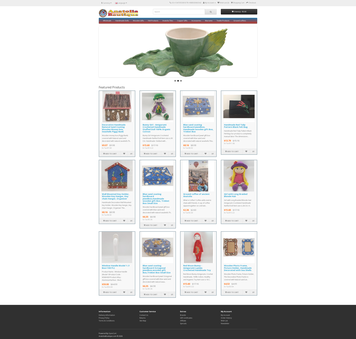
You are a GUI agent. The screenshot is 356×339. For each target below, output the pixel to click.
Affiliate (183, 321)
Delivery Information (107, 315)
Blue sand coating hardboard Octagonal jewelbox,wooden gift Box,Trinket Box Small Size (156, 269)
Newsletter (225, 323)
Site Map (142, 321)
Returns (142, 318)
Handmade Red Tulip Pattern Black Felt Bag (236, 125)
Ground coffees (239, 20)
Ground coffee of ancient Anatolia (196, 195)
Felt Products (153, 20)
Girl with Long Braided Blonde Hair (235, 195)
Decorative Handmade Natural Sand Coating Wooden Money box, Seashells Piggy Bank (113, 128)
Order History (226, 318)
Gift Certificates (186, 318)
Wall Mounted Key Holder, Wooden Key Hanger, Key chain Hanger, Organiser (115, 196)
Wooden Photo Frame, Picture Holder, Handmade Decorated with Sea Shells (238, 268)
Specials (183, 323)
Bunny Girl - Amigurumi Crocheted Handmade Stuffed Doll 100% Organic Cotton (156, 128)
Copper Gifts (182, 20)
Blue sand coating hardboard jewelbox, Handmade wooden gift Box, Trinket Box (198, 128)
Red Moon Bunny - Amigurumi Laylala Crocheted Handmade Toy (197, 268)
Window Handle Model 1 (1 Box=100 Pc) (116, 266)
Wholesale (107, 20)
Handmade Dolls (122, 20)
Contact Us (143, 315)
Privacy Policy (104, 318)
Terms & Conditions (106, 321)
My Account (225, 315)
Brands (183, 315)
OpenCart (112, 333)
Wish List (224, 321)
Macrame (208, 20)
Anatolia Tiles (167, 20)
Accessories (196, 20)
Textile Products (223, 20)
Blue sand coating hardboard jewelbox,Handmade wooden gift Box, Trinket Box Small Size (156, 199)
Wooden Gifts (138, 20)
